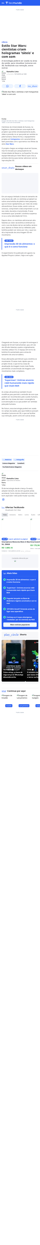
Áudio (33, 515)
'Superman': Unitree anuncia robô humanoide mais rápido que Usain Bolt (19, 383)
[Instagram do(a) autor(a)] (3, 499)
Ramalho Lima (13, 71)
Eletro (20, 515)
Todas (5, 515)
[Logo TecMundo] (14, 3)
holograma (15, 139)
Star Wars (10, 144)
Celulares (12, 515)
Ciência (4, 42)
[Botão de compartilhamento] (7, 86)
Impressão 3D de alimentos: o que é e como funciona (20, 245)
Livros (27, 515)
